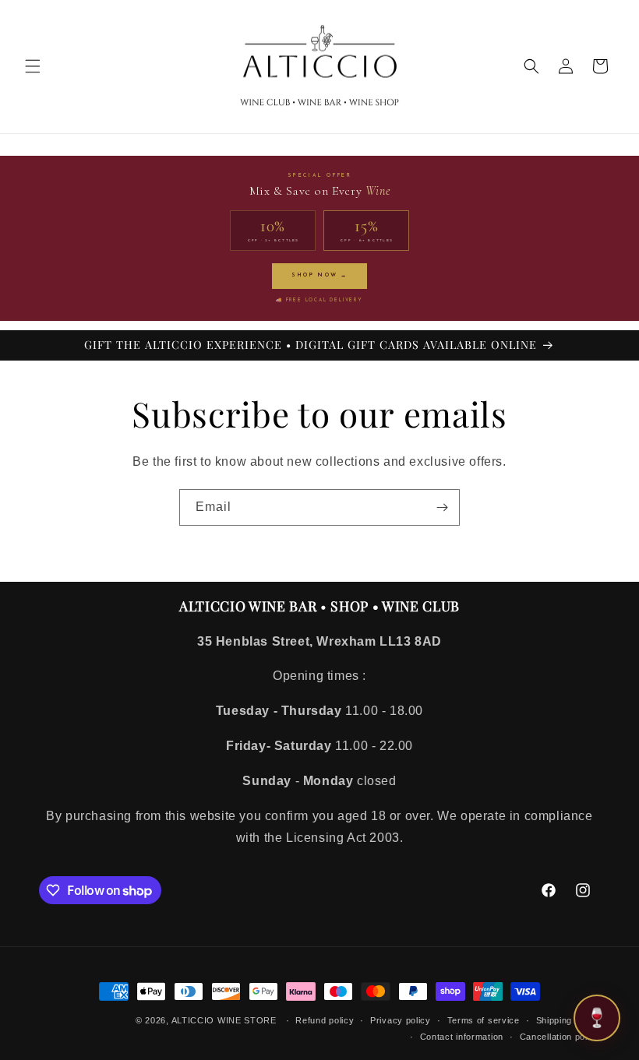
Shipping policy (568, 1020)
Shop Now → (319, 275)
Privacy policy (400, 1020)
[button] (33, 66)
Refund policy (324, 1020)
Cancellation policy (560, 1036)
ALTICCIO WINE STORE (224, 1020)
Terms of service (483, 1020)
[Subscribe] (442, 507)
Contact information (461, 1036)
